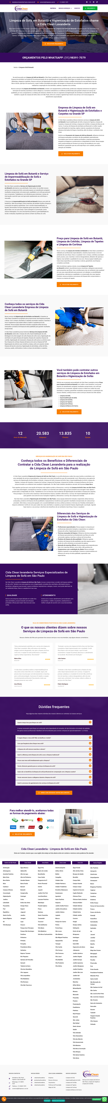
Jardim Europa (77, 960)
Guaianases (59, 893)
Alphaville (23, 871)
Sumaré (22, 963)
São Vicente (94, 1000)
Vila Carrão (58, 947)
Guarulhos (93, 918)
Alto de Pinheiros (25, 877)
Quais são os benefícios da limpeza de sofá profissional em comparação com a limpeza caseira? (46, 772)
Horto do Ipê (76, 931)
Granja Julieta (77, 925)
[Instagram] (90, 2)
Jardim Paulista (78, 969)
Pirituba (22, 940)
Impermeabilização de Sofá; (68, 398)
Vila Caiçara (94, 1021)
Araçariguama (94, 877)
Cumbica (93, 896)
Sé (4, 921)
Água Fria (41, 867)
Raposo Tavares (25, 953)
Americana (93, 874)
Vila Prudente (59, 963)
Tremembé (41, 918)
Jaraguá (22, 918)
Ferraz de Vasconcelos (97, 906)
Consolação (6, 893)
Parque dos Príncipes (27, 928)
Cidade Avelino (77, 909)
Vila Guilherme (42, 925)
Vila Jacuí (58, 956)
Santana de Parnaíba (26, 960)
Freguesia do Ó (42, 880)
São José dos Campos (97, 997)
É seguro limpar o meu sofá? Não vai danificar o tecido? (34, 738)
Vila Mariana (77, 1045)
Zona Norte (45, 862)
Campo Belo (76, 880)
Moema (75, 991)
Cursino (75, 918)
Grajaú (75, 921)
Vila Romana (24, 982)
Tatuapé (57, 944)
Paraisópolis (77, 1004)
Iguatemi (58, 896)
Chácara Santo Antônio (80, 899)
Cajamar (92, 890)
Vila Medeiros (42, 931)
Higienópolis (7, 896)
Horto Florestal (42, 883)
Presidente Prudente (96, 972)
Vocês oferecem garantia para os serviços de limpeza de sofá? (36, 766)
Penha (57, 925)
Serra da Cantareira (96, 1003)
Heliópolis (76, 928)
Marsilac (75, 982)
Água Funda (76, 867)
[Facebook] (87, 2)
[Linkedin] (93, 2)
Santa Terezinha (43, 915)
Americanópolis (60, 867)
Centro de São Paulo (10, 862)
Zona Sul (80, 862)
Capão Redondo (78, 893)
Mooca (57, 918)
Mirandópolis (77, 988)
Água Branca (24, 867)
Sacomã (75, 1017)
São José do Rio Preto (97, 993)
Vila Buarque (7, 925)
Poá (91, 966)
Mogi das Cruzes (95, 950)
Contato (77, 8)
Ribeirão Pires (94, 976)
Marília (92, 944)
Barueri (22, 886)
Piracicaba (93, 963)
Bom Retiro (6, 880)
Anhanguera (6, 871)
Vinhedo (93, 1024)
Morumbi (76, 994)
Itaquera (57, 902)
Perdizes (23, 934)
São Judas (76, 1020)
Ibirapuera (76, 934)
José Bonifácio (42, 896)
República (6, 912)
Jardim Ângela (77, 956)
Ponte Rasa (58, 928)
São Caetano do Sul (96, 987)
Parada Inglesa (42, 906)
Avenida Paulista (8, 874)
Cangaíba (58, 877)
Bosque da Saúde (78, 874)
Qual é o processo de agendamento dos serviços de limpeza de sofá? (38, 783)
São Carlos (93, 990)
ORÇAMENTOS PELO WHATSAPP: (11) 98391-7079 (54, 57)
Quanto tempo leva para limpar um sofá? (29, 722)
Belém (57, 874)
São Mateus (59, 934)
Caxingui (23, 896)
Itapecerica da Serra (79, 947)
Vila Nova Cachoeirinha (45, 934)
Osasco (22, 925)
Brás (4, 883)
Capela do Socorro (78, 890)
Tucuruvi (40, 921)
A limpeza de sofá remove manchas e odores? (31, 749)
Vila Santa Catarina (79, 1055)
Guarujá (92, 915)
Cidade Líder (59, 880)
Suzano (92, 1009)
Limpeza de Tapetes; (66, 402)
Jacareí (92, 934)
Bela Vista (6, 877)
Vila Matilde (59, 960)
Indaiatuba (93, 925)
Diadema (93, 899)
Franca (92, 909)
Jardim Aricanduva (61, 909)
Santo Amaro (77, 1026)
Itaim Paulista (59, 899)
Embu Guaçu (94, 903)
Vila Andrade (77, 1032)
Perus (40, 909)
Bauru (92, 883)
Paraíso (75, 1001)
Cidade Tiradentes (61, 886)
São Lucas (58, 931)
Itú (91, 931)
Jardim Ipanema (78, 963)
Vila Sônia (76, 1058)
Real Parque (76, 1013)
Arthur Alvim (59, 871)
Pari (4, 909)
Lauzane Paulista (43, 899)
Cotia (22, 899)
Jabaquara (76, 950)
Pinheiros (23, 937)
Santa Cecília (7, 915)
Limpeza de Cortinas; (66, 404)
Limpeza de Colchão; (66, 400)
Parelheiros (76, 1007)
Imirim (40, 886)
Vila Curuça (58, 950)
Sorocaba (93, 1006)
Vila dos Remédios (26, 969)
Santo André (94, 979)
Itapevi (22, 909)
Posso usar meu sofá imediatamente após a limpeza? (33, 760)
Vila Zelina (58, 966)
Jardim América (78, 953)
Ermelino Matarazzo (61, 890)
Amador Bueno (25, 880)
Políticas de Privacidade (58, 1100)
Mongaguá (93, 953)
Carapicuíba (24, 893)
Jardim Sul (76, 975)
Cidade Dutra (77, 912)
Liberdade (6, 902)
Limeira (92, 941)
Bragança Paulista (96, 887)
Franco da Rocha (95, 912)
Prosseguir (47, 1100)
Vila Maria (41, 928)
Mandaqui (41, 902)
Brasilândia (41, 874)
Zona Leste (63, 862)
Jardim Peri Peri (43, 893)
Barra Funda (24, 883)
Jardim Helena (59, 912)
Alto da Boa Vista (78, 871)
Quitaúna (23, 950)
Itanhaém (93, 928)
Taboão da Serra (25, 966)
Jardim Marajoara (78, 966)
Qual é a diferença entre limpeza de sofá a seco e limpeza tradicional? (38, 755)
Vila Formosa (59, 953)
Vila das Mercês (78, 1039)
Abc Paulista (94, 868)
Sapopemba (59, 940)
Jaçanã (40, 890)
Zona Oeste (28, 862)
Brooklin (75, 877)
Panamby (76, 998)
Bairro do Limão (43, 871)
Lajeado (57, 915)
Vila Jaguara (24, 972)
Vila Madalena (24, 979)
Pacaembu (6, 906)
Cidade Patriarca (60, 883)
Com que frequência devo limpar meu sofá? (30, 743)
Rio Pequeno (24, 956)
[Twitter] (97, 2)
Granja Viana (24, 906)
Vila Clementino (78, 1036)
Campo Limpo (77, 886)
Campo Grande (77, 883)
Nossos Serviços (64, 8)
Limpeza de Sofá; (65, 395)
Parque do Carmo (60, 921)
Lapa (21, 921)
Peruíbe (92, 960)
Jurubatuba (76, 979)
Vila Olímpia (76, 1052)
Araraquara (93, 880)
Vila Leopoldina (25, 975)
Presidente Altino (25, 947)
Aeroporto (93, 871)
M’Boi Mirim (76, 985)
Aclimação (6, 867)
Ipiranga (75, 940)
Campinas (93, 893)
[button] (54, 722)
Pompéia (23, 944)
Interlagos (76, 937)
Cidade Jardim (77, 915)
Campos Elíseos (8, 890)
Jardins (5, 899)
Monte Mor (93, 956)
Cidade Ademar (77, 906)
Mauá (92, 947)
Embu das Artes (25, 902)
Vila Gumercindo (78, 1042)
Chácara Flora (77, 896)
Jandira (22, 915)
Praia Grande (94, 969)
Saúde (75, 1029)
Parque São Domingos (27, 931)
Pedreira (75, 1010)
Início (16, 67)
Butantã (22, 890)
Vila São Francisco (26, 985)
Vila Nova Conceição (79, 1048)
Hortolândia (94, 922)
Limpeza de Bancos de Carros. (69, 406)
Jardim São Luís (78, 972)
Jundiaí (92, 937)
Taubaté (92, 1012)
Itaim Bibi (76, 944)
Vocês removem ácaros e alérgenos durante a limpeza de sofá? (36, 777)
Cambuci (5, 886)
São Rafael (76, 1023)
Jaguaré (22, 912)
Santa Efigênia (7, 918)
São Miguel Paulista (61, 937)
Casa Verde (41, 877)
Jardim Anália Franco (61, 906)
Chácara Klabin (77, 902)
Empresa (53, 8)
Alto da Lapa (24, 874)
